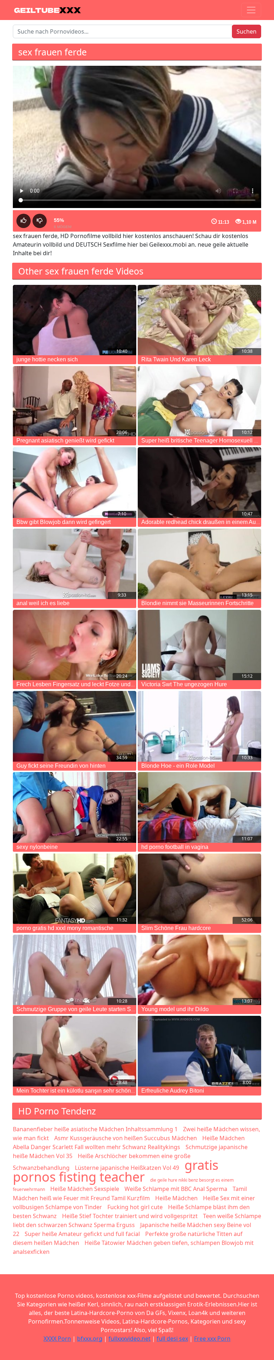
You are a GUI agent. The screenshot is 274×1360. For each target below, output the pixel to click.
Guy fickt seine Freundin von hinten (61, 766)
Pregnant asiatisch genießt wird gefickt (65, 440)
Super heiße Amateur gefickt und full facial (82, 1234)
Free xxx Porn (212, 1338)
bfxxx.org (89, 1338)
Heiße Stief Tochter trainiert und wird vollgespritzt (130, 1216)
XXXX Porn (57, 1338)
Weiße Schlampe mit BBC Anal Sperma (176, 1189)
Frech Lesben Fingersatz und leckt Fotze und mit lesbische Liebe (98, 684)
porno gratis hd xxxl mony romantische (64, 928)
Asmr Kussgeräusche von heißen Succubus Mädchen (125, 1138)
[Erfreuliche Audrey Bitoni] (199, 1051)
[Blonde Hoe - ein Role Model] (199, 726)
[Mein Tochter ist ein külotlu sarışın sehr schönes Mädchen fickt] (74, 1051)
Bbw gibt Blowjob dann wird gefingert (63, 522)
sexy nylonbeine (37, 847)
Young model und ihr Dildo (175, 1009)
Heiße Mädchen (176, 1198)
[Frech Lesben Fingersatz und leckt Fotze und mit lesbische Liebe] (74, 645)
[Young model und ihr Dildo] (199, 970)
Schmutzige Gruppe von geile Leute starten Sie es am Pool (91, 1009)
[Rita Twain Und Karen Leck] (199, 320)
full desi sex (172, 1338)
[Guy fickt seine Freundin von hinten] (74, 726)
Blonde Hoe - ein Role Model (178, 766)
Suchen (247, 31)
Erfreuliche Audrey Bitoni (172, 1091)
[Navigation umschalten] (251, 10)
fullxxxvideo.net (129, 1338)
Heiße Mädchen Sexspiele (84, 1189)
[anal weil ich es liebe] (74, 564)
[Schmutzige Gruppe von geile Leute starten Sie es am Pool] (74, 970)
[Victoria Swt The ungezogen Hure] (199, 645)
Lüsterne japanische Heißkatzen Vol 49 (127, 1168)
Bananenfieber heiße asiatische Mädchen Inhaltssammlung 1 (95, 1129)
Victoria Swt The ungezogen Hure (184, 684)
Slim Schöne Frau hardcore (176, 928)
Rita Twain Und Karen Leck (176, 359)
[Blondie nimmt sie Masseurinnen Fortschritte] (199, 564)
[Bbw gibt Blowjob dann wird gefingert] (74, 482)
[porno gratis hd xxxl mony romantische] (74, 889)
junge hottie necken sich (47, 359)
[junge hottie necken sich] (74, 320)
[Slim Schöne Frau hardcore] (199, 889)
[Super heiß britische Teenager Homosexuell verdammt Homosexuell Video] (199, 401)
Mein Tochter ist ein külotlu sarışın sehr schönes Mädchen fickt (94, 1091)
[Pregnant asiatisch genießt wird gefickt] (74, 401)
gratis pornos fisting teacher (115, 1171)
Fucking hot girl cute (135, 1207)
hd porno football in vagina (174, 847)
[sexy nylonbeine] (74, 807)
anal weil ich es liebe (43, 603)
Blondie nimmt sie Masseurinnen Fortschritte (197, 603)
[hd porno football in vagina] (199, 807)
